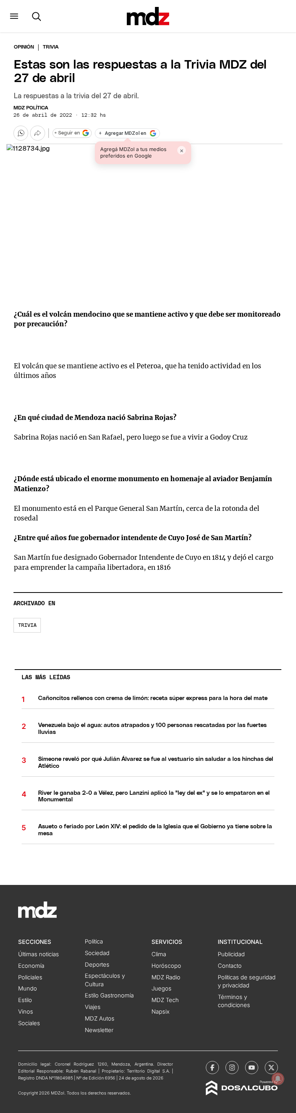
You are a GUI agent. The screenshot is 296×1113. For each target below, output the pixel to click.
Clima (158, 954)
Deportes (97, 964)
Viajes (93, 1007)
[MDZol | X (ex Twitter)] (271, 1067)
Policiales (30, 977)
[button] (14, 16)
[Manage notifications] (278, 1079)
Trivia (27, 625)
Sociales (29, 1023)
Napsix (160, 1011)
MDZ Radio (165, 977)
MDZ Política (30, 108)
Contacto (230, 965)
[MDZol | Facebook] (212, 1067)
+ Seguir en (67, 133)
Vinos (25, 1011)
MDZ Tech (165, 1000)
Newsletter (99, 1030)
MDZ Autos (99, 1018)
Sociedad (97, 953)
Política (94, 941)
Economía (31, 965)
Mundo (27, 988)
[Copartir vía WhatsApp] (20, 133)
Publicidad (231, 954)
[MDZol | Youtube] (252, 1067)
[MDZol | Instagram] (232, 1067)
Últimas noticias (38, 954)
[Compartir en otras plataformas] (37, 133)
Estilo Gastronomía (109, 995)
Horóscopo (166, 965)
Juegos (161, 988)
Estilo (25, 1000)
